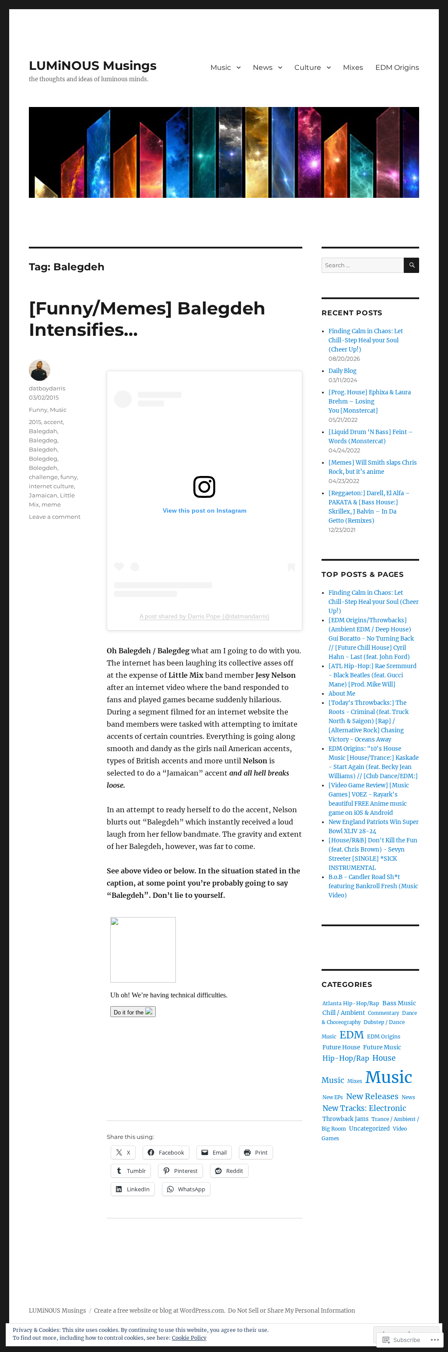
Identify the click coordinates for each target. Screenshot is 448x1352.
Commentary (383, 1013)
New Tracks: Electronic (364, 1108)
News (263, 67)
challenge (43, 476)
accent (53, 421)
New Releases (372, 1096)
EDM (352, 1034)
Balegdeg (43, 440)
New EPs (332, 1097)
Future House (341, 1047)
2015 (35, 421)
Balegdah (43, 431)
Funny (38, 409)
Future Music (382, 1047)
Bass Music (399, 1003)
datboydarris (47, 388)
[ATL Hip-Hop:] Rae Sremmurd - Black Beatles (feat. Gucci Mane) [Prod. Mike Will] (372, 675)
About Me (342, 693)
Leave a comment (54, 516)
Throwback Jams (345, 1119)
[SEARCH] (411, 265)
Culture (307, 67)
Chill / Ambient (343, 1013)
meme (51, 504)
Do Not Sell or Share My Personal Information (291, 1310)
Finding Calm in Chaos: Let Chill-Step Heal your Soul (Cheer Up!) (366, 340)
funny (68, 476)
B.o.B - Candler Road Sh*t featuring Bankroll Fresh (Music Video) (373, 886)
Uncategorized (369, 1128)
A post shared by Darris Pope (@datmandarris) (205, 616)
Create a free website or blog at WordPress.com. (159, 1310)
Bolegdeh (43, 467)
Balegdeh (43, 449)
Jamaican (43, 495)
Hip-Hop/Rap (345, 1058)
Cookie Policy (189, 1338)
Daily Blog (343, 371)
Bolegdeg (43, 458)
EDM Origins (397, 67)
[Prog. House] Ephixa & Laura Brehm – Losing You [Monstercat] (370, 401)
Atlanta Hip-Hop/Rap (350, 1003)
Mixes (353, 67)
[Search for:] (363, 265)
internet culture (51, 486)
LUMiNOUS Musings (93, 65)
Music (220, 67)
